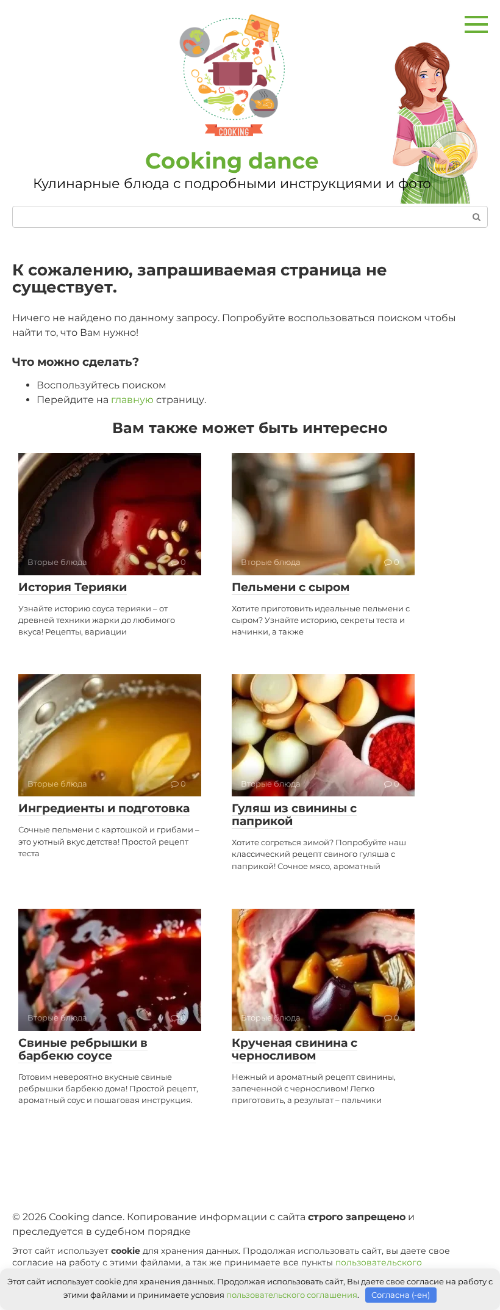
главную (132, 400)
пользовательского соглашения (291, 1295)
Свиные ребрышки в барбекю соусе (83, 1049)
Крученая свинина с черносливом (294, 1049)
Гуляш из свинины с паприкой (294, 814)
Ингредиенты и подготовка (104, 808)
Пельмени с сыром (290, 587)
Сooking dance (232, 160)
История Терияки (72, 587)
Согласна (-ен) (400, 1295)
